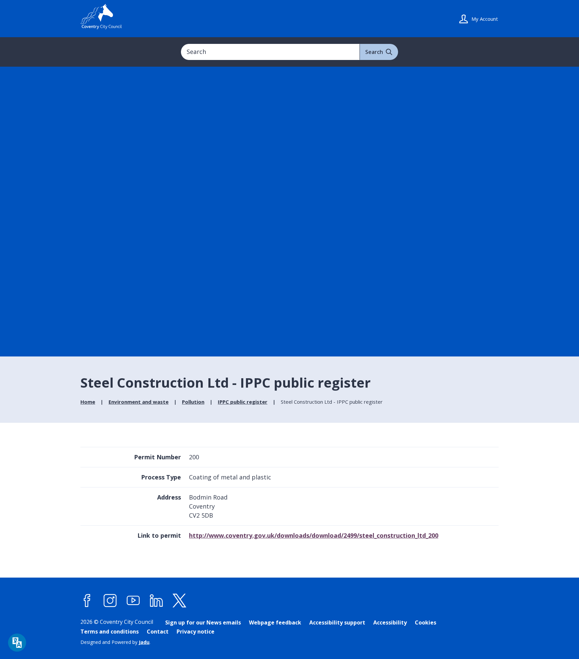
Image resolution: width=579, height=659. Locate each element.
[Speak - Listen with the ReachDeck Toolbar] (17, 643)
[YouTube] (133, 600)
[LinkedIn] (156, 600)
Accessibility (390, 622)
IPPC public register (242, 401)
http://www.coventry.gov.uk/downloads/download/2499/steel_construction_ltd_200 (313, 535)
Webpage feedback (275, 622)
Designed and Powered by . (115, 642)
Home (87, 401)
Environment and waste (139, 401)
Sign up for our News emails (203, 622)
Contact (158, 631)
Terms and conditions (109, 631)
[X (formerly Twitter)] (179, 600)
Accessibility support (337, 622)
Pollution (193, 401)
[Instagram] (110, 600)
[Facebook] (87, 600)
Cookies (425, 622)
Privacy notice (195, 631)
